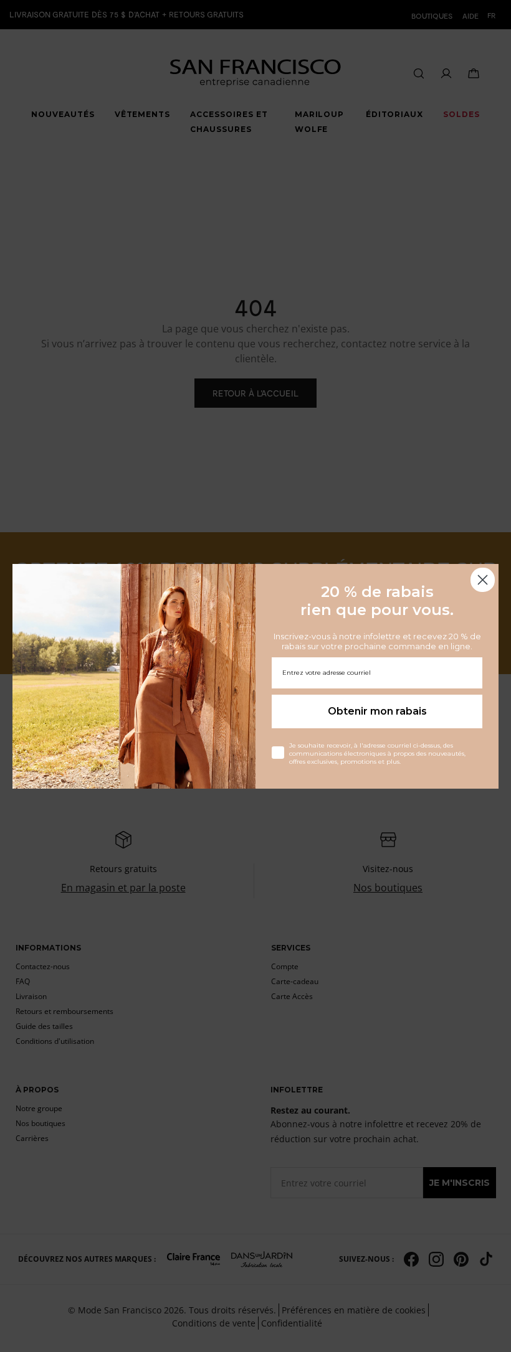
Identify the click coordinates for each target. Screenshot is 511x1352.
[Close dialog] (483, 580)
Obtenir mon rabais (377, 711)
